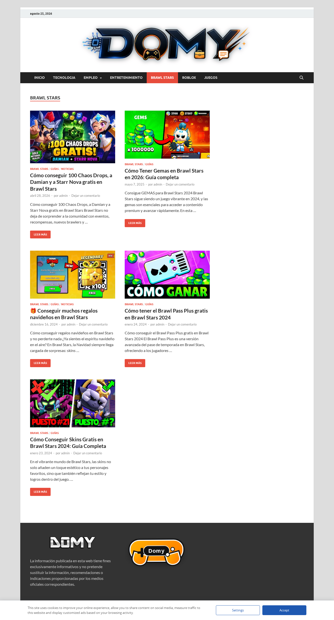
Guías (55, 169)
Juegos (210, 78)
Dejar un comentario (85, 196)
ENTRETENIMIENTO (126, 78)
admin (63, 196)
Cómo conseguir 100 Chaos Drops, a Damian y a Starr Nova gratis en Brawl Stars (71, 182)
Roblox (189, 78)
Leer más (38, 233)
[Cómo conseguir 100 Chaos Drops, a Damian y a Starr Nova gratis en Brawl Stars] (72, 137)
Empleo (91, 78)
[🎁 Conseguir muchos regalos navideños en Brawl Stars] (72, 275)
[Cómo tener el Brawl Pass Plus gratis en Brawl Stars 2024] (167, 275)
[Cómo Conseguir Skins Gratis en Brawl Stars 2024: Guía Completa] (72, 403)
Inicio (39, 78)
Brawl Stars (162, 78)
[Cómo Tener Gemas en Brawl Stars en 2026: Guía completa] (167, 135)
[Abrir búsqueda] (301, 77)
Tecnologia (64, 78)
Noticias (67, 169)
